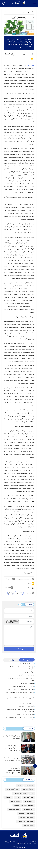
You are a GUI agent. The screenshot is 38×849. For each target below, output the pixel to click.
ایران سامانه (15, 847)
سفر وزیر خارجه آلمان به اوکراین (25, 703)
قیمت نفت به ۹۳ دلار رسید (26, 706)
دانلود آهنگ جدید (28, 797)
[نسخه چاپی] (29, 587)
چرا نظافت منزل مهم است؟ (26, 683)
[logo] (19, 3)
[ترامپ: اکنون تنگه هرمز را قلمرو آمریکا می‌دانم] (27, 737)
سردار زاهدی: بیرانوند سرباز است (25, 672)
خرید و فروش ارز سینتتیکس (26, 813)
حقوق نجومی (19, 593)
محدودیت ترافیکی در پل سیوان (25, 715)
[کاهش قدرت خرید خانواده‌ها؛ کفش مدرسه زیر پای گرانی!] (27, 759)
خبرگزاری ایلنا (27, 573)
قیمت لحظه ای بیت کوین (26, 817)
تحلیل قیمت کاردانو (14, 809)
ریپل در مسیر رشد (28, 809)
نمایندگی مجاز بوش (28, 789)
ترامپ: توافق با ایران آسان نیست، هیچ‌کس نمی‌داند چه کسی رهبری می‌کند (12, 748)
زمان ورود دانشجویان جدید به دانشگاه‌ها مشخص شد (20, 699)
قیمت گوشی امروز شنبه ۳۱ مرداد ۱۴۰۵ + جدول (21, 690)
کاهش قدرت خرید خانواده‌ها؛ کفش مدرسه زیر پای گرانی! (12, 759)
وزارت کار (10, 593)
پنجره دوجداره (29, 785)
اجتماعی (30, 12)
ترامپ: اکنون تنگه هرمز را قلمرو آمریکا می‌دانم (11, 737)
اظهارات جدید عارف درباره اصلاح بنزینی (23, 686)
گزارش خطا (8, 579)
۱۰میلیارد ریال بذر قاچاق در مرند (25, 664)
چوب (31, 793)
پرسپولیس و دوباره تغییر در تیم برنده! (24, 675)
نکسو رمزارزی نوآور (15, 801)
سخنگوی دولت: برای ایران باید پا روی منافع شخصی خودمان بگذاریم (20, 710)
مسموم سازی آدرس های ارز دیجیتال (23, 805)
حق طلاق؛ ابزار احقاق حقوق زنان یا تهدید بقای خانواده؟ (21, 668)
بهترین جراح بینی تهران (20, 793)
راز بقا (19, 785)
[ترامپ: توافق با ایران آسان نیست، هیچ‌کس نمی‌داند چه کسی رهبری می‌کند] (27, 748)
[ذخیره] (33, 588)
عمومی (25, 12)
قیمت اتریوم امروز (28, 825)
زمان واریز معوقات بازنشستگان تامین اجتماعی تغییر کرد (20, 694)
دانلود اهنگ (8, 797)
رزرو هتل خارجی (29, 801)
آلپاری (17, 797)
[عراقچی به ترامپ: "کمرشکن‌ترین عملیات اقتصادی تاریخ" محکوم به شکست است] (27, 770)
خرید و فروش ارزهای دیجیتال (25, 821)
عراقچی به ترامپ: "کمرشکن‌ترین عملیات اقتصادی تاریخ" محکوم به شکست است (12, 770)
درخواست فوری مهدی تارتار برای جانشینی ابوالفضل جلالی (20, 679)
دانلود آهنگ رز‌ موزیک (12, 789)
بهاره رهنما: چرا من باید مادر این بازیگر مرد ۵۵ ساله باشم (20, 719)
